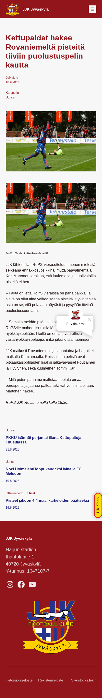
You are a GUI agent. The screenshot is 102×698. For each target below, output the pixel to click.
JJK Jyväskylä (36, 9)
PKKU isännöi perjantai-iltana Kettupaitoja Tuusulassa (43, 439)
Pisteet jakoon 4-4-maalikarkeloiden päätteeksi (47, 500)
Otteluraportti (14, 493)
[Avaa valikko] (92, 9)
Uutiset (10, 97)
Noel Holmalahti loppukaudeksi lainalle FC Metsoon (44, 471)
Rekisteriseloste (50, 680)
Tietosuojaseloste (19, 680)
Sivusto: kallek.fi (83, 680)
